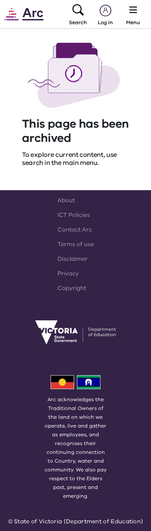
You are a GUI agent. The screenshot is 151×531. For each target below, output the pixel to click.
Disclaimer (73, 259)
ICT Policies (74, 215)
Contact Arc (75, 230)
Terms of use (76, 244)
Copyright (72, 288)
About (66, 200)
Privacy (68, 274)
